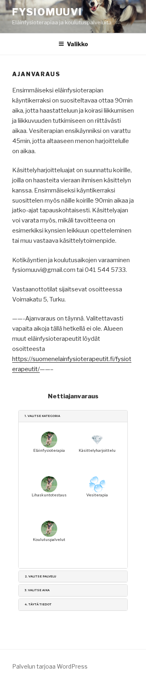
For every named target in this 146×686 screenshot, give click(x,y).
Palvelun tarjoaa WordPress (50, 666)
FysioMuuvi (47, 12)
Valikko (77, 44)
